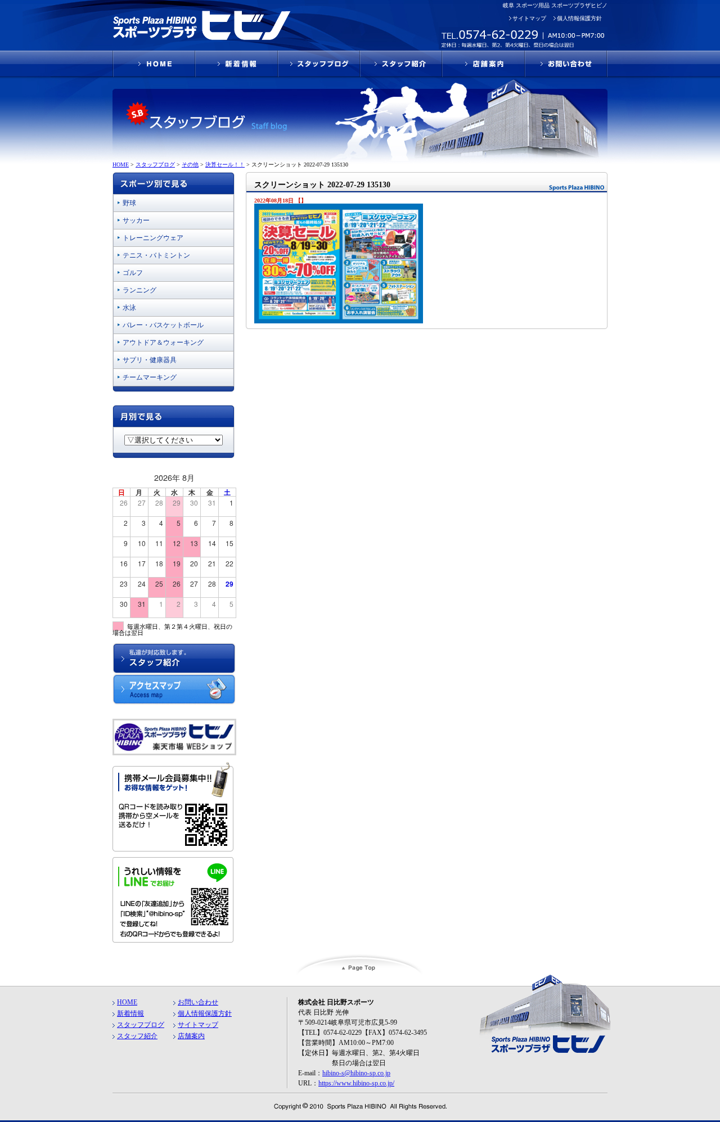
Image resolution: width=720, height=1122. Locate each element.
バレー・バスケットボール (163, 325)
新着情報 (130, 1013)
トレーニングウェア (153, 238)
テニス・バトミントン (156, 255)
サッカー (136, 220)
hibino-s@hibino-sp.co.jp (356, 1073)
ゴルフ (133, 273)
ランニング (139, 290)
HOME (127, 1002)
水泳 (129, 308)
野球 (129, 203)
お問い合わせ (198, 1002)
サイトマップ (529, 18)
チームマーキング (150, 377)
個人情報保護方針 (579, 18)
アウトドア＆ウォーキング (163, 342)
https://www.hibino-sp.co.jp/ (356, 1083)
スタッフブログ (140, 1025)
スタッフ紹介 (137, 1036)
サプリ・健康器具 (150, 360)
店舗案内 (191, 1036)
